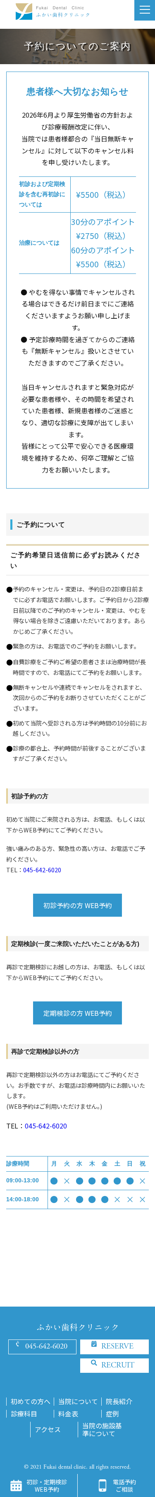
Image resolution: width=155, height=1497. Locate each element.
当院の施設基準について (102, 1429)
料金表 (68, 1414)
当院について (78, 1401)
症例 (112, 1414)
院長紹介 (119, 1401)
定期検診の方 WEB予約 (77, 1013)
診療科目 (24, 1414)
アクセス (48, 1429)
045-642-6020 (42, 869)
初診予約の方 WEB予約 (77, 905)
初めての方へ (30, 1401)
